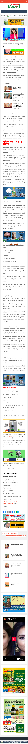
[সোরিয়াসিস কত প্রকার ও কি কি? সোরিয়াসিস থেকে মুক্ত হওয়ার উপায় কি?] (7, 565)
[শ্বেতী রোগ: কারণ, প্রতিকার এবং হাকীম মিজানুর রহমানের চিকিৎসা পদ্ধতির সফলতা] (7, 556)
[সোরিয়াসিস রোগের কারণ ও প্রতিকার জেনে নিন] (7, 546)
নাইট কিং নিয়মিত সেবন (10, 436)
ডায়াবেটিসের (10, 503)
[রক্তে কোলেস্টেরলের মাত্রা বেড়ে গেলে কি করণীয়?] (7, 584)
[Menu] (2, 1)
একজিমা (9, 502)
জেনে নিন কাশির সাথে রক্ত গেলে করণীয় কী (10, 533)
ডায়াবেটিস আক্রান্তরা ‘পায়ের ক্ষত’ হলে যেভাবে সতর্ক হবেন (15, 535)
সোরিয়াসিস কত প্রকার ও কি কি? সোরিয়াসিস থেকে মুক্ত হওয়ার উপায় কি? (16, 565)
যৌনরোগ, (13, 502)
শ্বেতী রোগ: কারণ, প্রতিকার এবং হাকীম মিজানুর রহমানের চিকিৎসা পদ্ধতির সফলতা (16, 556)
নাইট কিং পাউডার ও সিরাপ (14, 244)
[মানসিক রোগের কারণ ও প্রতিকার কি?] (7, 575)
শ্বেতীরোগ (5, 502)
